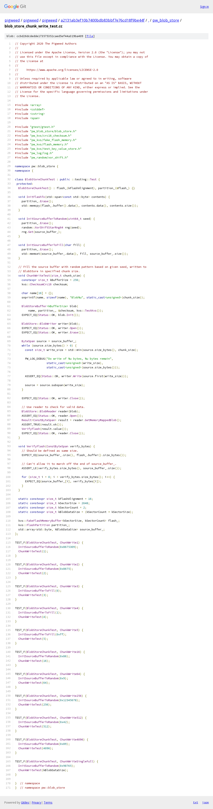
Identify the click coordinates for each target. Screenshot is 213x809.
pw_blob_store (165, 20)
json (205, 802)
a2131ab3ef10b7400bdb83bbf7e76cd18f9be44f (103, 20)
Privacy (36, 802)
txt (195, 802)
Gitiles (25, 802)
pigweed (12, 20)
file (90, 36)
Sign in (204, 7)
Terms (48, 802)
